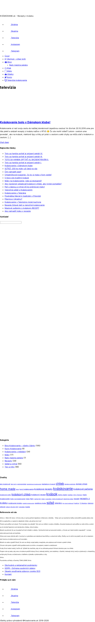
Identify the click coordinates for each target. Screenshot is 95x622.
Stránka (14, 24)
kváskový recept (38, 495)
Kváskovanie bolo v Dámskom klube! (25, 122)
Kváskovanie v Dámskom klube (19, 165)
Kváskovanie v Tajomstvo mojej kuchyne (23, 202)
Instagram (15, 44)
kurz (17, 489)
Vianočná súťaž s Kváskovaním (18, 190)
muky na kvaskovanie (17, 499)
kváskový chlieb (21, 494)
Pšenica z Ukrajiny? (13, 199)
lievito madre (62, 495)
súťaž (50, 502)
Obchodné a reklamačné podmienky (21, 565)
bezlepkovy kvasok (48, 484)
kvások (51, 494)
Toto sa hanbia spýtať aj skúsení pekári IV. (24, 153)
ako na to (14, 484)
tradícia (76, 503)
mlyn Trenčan (77, 495)
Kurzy (9, 77)
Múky (9, 71)
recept (76, 499)
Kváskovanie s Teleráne (15, 193)
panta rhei (37, 499)
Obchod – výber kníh (16, 59)
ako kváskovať (5, 484)
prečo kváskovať (57, 499)
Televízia (14, 38)
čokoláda (22, 507)
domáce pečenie (70, 484)
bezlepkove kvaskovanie (34, 484)
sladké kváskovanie (28, 503)
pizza (43, 499)
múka (28, 499)
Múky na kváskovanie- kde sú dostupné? (23, 181)
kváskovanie (63, 489)
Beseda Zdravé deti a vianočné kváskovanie (25, 205)
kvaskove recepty (43, 489)
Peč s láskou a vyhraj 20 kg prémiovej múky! (25, 187)
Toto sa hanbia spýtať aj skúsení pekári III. (24, 156)
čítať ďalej (4, 142)
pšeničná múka (68, 499)
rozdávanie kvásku (15, 503)
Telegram (14, 51)
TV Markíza (83, 503)
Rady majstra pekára (18, 65)
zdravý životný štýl (12, 507)
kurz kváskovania (27, 489)
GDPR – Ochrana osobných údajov (20, 568)
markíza (70, 495)
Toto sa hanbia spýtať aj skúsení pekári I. (23, 162)
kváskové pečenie (83, 489)
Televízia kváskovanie (17, 80)
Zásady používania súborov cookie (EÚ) (22, 571)
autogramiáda (21, 484)
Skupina (14, 31)
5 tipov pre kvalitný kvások (17, 178)
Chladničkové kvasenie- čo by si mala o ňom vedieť (28, 175)
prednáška (48, 499)
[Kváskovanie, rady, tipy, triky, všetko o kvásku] (9, 13)
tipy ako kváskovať (68, 503)
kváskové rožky (5, 495)
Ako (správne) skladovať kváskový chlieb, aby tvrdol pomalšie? (33, 184)
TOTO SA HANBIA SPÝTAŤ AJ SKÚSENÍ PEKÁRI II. (27, 159)
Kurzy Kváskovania (13, 448)
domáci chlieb (81, 484)
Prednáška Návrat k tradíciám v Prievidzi (23, 196)
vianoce (90, 503)
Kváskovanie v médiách (15, 451)
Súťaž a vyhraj (11, 464)
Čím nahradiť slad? (13, 172)
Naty (32, 499)
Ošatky (10, 74)
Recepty (8, 461)
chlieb (60, 483)
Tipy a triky (10, 467)
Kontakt (8, 574)
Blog (9, 62)
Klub (8, 68)
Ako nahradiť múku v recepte (18, 211)
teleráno (58, 503)
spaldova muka (40, 503)
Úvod (7, 56)
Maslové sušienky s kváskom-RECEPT (22, 208)
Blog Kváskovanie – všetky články (20, 445)
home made (7, 489)
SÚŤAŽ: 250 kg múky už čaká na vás (21, 168)
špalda (27, 507)
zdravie (2, 507)
